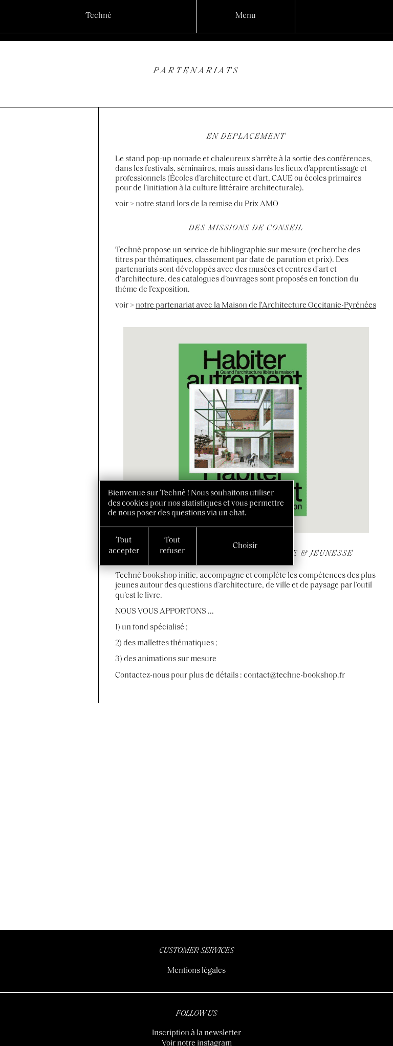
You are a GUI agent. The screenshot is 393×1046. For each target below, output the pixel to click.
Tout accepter (123, 545)
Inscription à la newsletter (196, 1033)
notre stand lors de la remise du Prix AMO (207, 204)
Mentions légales (196, 971)
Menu (245, 16)
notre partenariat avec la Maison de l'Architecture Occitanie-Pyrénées (256, 305)
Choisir (245, 546)
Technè (98, 16)
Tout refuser (172, 545)
